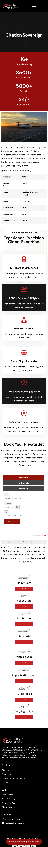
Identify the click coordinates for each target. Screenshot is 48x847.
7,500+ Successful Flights (24, 298)
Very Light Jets (24, 711)
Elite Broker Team (24, 328)
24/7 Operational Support (24, 422)
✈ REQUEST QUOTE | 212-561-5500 (24, 842)
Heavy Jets (24, 583)
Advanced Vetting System (24, 391)
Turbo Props (24, 693)
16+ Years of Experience (24, 267)
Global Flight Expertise (24, 361)
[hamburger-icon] (34, 6)
